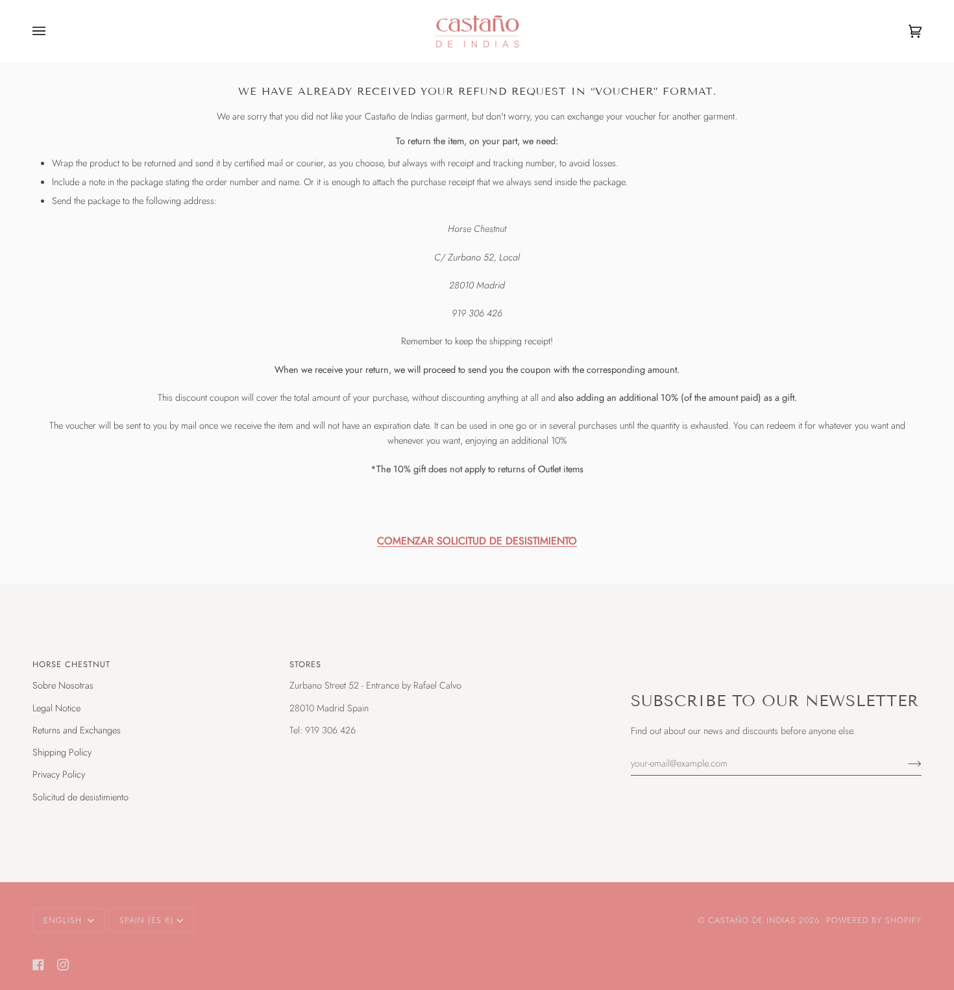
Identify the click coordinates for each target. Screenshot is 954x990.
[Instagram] (63, 965)
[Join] (904, 762)
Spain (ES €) (146, 920)
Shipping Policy (62, 752)
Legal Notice (56, 708)
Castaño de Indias (752, 920)
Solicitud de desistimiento (80, 797)
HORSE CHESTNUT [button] (71, 664)
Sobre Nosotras (62, 685)
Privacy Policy (58, 774)
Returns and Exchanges (76, 730)
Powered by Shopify (874, 920)
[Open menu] (51, 31)
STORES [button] (305, 664)
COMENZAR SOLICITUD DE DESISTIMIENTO (477, 540)
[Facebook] (38, 965)
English (64, 920)
